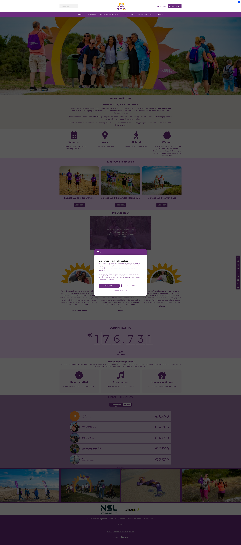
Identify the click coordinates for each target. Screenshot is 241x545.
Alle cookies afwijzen (120, 290)
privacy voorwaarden (122, 268)
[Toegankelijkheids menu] (239, 2)
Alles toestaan (109, 285)
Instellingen (132, 285)
